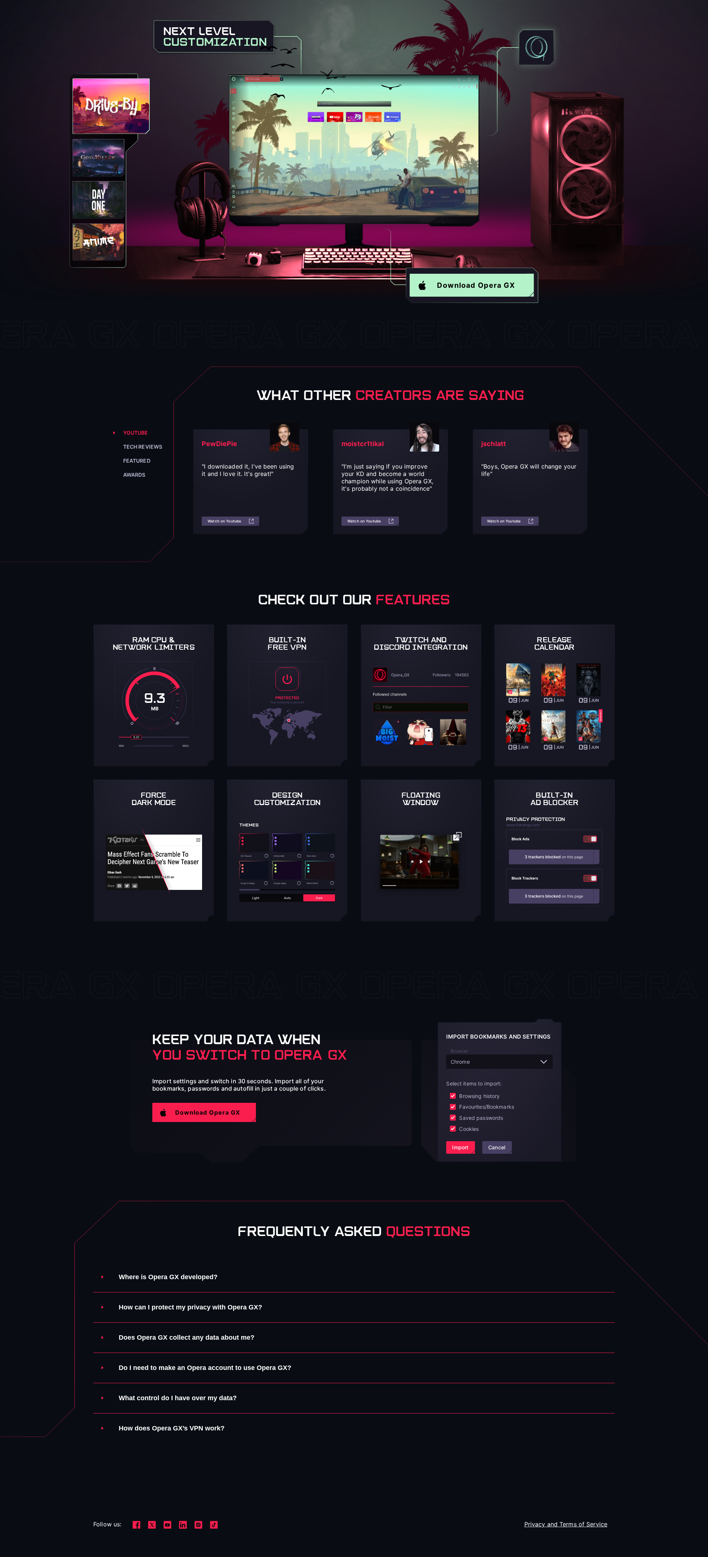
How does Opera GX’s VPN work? (172, 1428)
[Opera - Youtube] (167, 1525)
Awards (134, 475)
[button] (471, 285)
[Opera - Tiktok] (214, 1525)
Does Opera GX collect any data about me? (186, 1337)
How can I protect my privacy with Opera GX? (190, 1307)
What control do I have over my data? (178, 1398)
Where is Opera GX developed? (168, 1277)
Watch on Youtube (224, 521)
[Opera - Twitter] (152, 1525)
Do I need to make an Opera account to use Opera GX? (205, 1367)
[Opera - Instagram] (198, 1525)
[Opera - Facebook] (136, 1525)
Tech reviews (143, 446)
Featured (136, 461)
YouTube (135, 432)
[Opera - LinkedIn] (183, 1525)
